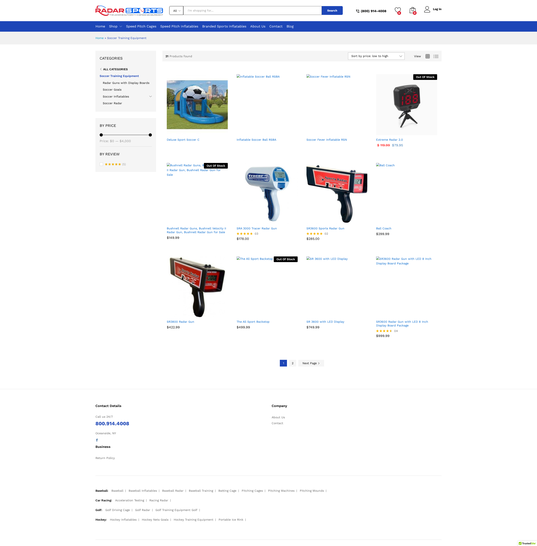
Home (100, 26)
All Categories (115, 69)
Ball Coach (383, 228)
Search (332, 10)
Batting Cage (227, 490)
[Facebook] (96, 440)
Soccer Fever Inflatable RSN (326, 139)
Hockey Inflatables (123, 519)
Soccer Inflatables (116, 96)
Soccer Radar (112, 103)
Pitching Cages (252, 490)
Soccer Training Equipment (119, 76)
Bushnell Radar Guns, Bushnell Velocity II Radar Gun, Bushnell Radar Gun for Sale (196, 230)
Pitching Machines (281, 490)
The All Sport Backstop (253, 321)
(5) (115, 164)
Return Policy (105, 458)
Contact (276, 26)
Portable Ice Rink (231, 519)
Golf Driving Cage (117, 510)
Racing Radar (158, 500)
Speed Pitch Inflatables (179, 26)
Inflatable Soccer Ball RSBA (256, 139)
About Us (257, 26)
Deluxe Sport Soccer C (183, 139)
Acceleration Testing (129, 500)
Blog (290, 26)
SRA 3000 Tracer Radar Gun (257, 228)
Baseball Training (201, 490)
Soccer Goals (112, 89)
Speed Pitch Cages (141, 26)
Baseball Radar (173, 490)
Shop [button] (113, 26)
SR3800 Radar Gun (180, 321)
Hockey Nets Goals (155, 519)
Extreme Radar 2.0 (389, 139)
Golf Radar (142, 510)
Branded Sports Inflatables (224, 26)
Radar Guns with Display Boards (126, 82)
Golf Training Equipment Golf (176, 510)
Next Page (310, 363)
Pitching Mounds (312, 490)
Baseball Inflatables (143, 490)
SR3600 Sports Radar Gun (325, 228)
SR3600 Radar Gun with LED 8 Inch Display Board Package (402, 323)
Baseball (117, 490)
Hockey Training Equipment (193, 519)
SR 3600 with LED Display (325, 321)
